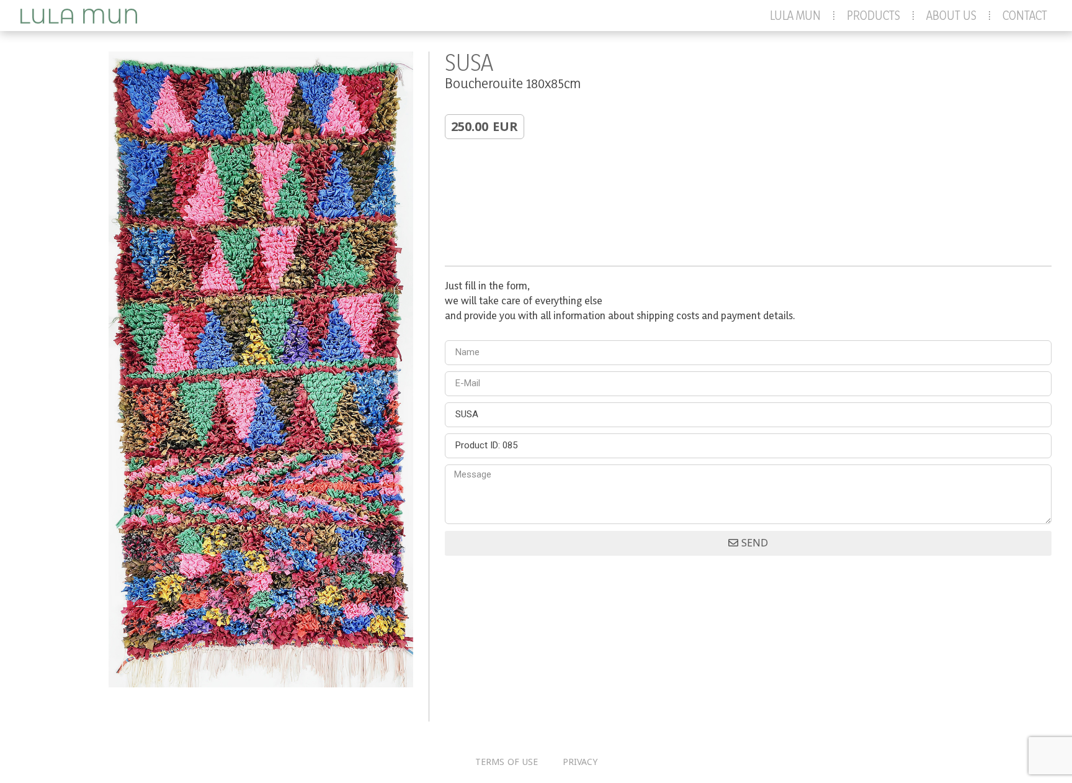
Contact (1025, 15)
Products (873, 15)
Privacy (580, 762)
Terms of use (506, 762)
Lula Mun (795, 15)
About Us (951, 15)
